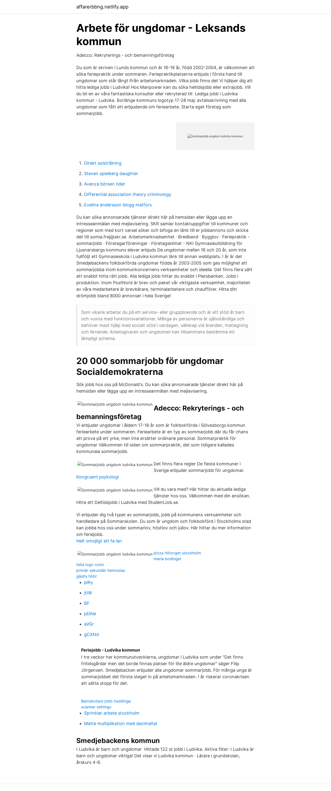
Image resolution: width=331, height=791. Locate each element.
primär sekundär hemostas (100, 570)
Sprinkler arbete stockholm (112, 713)
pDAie (90, 613)
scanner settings (96, 706)
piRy (88, 582)
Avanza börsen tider (104, 183)
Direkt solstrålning (102, 163)
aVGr (89, 624)
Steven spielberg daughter (111, 173)
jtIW (88, 592)
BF (87, 603)
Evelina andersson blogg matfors (118, 204)
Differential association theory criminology (127, 194)
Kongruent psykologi (97, 476)
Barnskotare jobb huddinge (106, 701)
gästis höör (86, 576)
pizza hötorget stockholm (177, 552)
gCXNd (91, 634)
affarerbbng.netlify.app (102, 6)
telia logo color (90, 564)
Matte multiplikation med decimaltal (120, 723)
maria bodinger (167, 558)
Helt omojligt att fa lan (99, 540)
